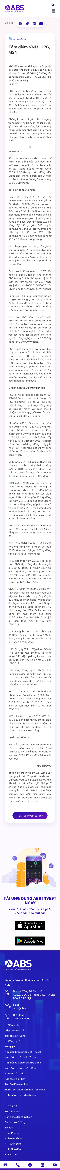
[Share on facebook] (20, 23)
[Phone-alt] (17, 1164)
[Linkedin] (42, 1164)
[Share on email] (41, 23)
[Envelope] (5, 1164)
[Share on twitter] (27, 23)
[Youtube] (54, 1164)
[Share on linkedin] (34, 23)
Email (16, 1004)
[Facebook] (30, 1164)
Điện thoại (19, 1014)
